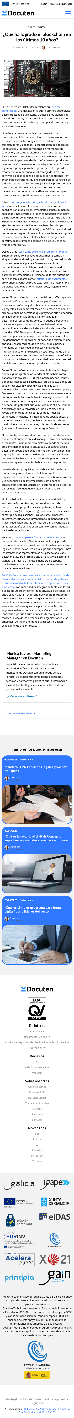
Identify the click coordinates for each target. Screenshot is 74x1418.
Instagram (37, 1155)
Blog (37, 1133)
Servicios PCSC (37, 1092)
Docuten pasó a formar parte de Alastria (38, 537)
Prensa (37, 1139)
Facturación (26, 759)
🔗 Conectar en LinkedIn (22, 696)
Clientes (37, 1108)
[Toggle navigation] (68, 14)
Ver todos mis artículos (20, 713)
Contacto (37, 1119)
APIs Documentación (37, 1067)
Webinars (37, 1072)
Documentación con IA (37, 1036)
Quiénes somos (37, 1086)
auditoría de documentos (52, 278)
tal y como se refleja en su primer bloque (43, 251)
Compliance (37, 1031)
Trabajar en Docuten (37, 1103)
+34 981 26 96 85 (46, 1412)
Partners (37, 1114)
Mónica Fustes (53, 47)
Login (44, 3)
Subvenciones (37, 1047)
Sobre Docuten (37, 27)
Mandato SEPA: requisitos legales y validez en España (35, 769)
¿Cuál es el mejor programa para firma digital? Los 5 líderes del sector (32, 909)
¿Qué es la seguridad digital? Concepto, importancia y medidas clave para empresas (36, 838)
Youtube (37, 1161)
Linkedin (37, 1150)
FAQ (37, 1061)
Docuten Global (37, 1097)
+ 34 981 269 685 (20, 3)
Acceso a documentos (61, 3)
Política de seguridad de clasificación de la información (37, 1042)
